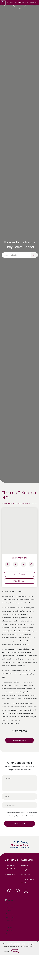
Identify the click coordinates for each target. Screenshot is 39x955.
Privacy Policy (25, 870)
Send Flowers (19, 574)
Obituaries (24, 865)
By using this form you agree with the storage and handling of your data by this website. (21, 814)
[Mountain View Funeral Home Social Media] (9, 891)
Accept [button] (15, 951)
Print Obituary (19, 581)
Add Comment (19, 740)
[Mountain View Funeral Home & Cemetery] (19, 844)
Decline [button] (6, 951)
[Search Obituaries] (34, 255)
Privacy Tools (25, 874)
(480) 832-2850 (10, 874)
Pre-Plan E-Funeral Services (27, 880)
